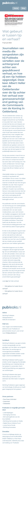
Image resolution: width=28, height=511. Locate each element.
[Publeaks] (9, 3)
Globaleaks (6, 403)
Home (16, 8)
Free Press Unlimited (9, 399)
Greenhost (6, 401)
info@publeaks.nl (11, 333)
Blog (23, 8)
